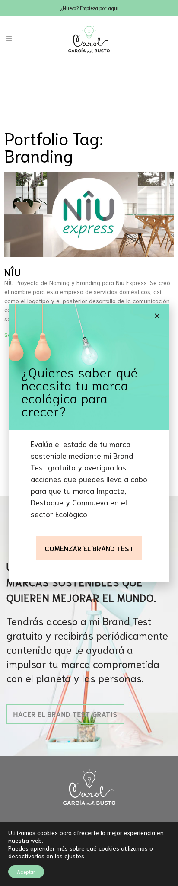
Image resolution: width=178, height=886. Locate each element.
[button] (157, 316)
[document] (89, 443)
